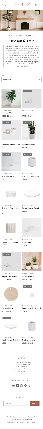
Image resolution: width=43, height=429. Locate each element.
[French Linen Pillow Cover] (11, 227)
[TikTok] (29, 385)
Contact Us (31, 417)
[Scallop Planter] (32, 325)
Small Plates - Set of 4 (11, 340)
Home (11, 36)
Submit (35, 403)
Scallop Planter (28, 340)
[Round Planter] (32, 130)
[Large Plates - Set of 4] (32, 193)
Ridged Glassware (9, 276)
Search (9, 417)
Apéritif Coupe (8, 176)
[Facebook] (17, 385)
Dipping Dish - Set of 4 (31, 308)
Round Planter (28, 144)
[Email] (13, 385)
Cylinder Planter (8, 113)
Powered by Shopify (30, 422)
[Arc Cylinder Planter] (32, 161)
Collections (18, 36)
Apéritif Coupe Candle (11, 144)
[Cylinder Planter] (11, 98)
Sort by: (5, 75)
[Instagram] (21, 385)
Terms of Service (16, 419)
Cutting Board (7, 308)
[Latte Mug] (32, 227)
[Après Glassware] (32, 98)
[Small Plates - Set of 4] (11, 325)
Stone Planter (28, 276)
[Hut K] (21, 4)
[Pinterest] (25, 385)
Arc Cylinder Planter (31, 176)
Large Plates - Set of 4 (31, 208)
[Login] (36, 5)
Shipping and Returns (19, 417)
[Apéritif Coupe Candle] (11, 130)
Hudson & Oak (7, 110)
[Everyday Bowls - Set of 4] (11, 193)
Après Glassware (29, 113)
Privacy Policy (27, 419)
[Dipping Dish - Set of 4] (32, 293)
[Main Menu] (3, 5)
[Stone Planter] (32, 262)
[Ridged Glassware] (11, 262)
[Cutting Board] (11, 293)
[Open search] (6, 5)
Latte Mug (26, 242)
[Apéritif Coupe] (11, 161)
